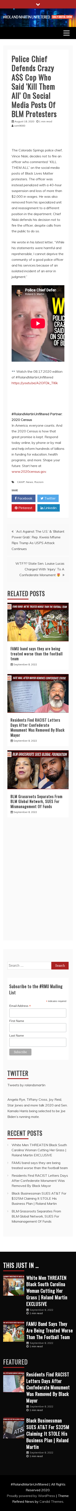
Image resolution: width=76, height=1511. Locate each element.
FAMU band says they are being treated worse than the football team (37, 653)
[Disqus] (38, 881)
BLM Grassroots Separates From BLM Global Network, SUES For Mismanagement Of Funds (36, 801)
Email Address (20, 1006)
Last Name (16, 1035)
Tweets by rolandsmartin (26, 1085)
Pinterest (25, 508)
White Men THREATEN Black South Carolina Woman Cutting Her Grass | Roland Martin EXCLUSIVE (39, 1150)
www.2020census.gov (29, 471)
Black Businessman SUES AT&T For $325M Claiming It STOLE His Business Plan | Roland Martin (39, 1198)
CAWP (21, 482)
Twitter (49, 498)
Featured (15, 1361)
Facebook (24, 498)
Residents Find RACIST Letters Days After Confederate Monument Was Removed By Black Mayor (38, 727)
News (29, 482)
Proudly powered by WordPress (31, 1496)
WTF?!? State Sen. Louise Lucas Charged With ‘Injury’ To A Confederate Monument (39, 569)
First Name (16, 1021)
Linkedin (50, 508)
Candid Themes (51, 1501)
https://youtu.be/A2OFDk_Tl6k (35, 383)
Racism (38, 482)
